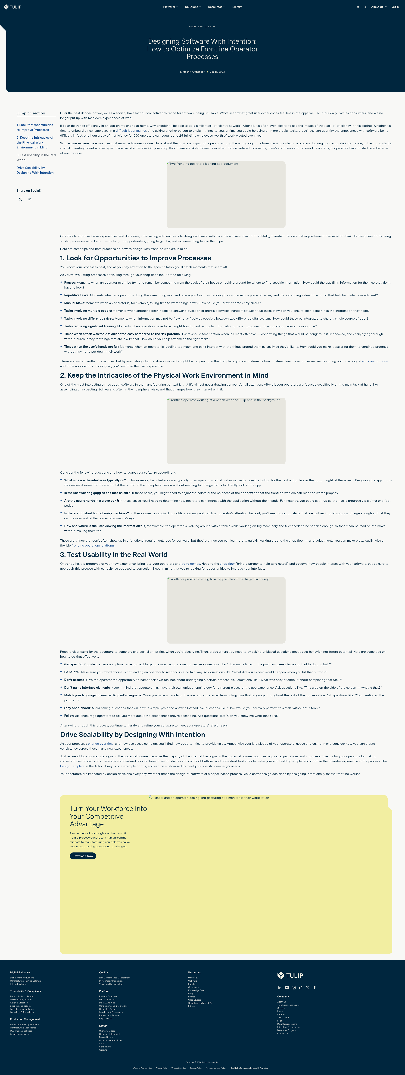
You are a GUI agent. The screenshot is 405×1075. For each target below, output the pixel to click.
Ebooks (192, 984)
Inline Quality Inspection (111, 981)
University (193, 978)
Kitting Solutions (18, 984)
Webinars (192, 981)
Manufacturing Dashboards (23, 1028)
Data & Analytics (107, 1003)
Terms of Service (178, 1068)
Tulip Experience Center (288, 1005)
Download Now (82, 856)
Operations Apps (201, 27)
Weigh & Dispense (19, 1003)
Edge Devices (105, 1018)
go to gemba (190, 564)
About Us (377, 6)
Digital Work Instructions (22, 978)
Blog (190, 993)
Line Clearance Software (22, 1009)
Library (237, 7)
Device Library (106, 1037)
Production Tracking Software (24, 1024)
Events (191, 997)
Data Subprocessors (287, 1024)
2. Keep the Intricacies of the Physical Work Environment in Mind (35, 142)
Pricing (191, 1006)
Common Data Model (109, 1034)
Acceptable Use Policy (216, 1068)
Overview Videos (107, 1031)
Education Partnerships (288, 1027)
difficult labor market (131, 130)
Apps (101, 1043)
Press (280, 1011)
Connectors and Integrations (113, 1006)
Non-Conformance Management (114, 978)
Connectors (105, 1047)
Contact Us (282, 1033)
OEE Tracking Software (21, 1031)
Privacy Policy (162, 1068)
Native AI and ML (107, 999)
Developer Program (286, 1030)
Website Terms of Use (142, 1068)
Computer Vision (107, 1009)
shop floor (228, 564)
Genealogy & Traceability (22, 1012)
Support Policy (196, 1068)
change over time (100, 743)
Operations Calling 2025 (200, 1003)
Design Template (72, 766)
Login (395, 6)
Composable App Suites (110, 1040)
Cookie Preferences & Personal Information (249, 1068)
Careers (281, 1008)
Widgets (103, 1050)
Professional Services (109, 1015)
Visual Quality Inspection (111, 984)
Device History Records (21, 999)
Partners (281, 1014)
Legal (279, 1021)
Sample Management (20, 1034)
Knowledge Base (196, 990)
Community (193, 987)
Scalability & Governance (111, 1012)
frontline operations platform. (93, 545)
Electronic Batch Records (22, 996)
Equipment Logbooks (20, 1006)
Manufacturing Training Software (25, 981)
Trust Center (283, 1017)
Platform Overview (108, 996)
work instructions (375, 361)
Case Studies (194, 1000)
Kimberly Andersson (192, 71)
